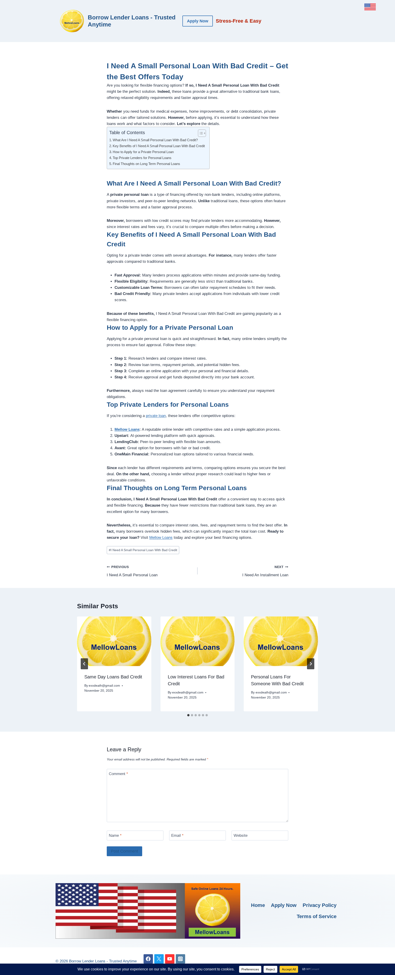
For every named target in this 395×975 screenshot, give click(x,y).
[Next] (310, 663)
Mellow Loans (127, 429)
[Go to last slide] (84, 663)
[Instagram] (180, 959)
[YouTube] (169, 959)
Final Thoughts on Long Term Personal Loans (146, 164)
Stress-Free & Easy (238, 21)
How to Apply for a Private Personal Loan (143, 152)
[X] (159, 959)
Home (258, 905)
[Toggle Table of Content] (200, 133)
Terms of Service (316, 916)
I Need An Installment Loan (265, 571)
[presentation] (114, 641)
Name (115, 835)
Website (241, 835)
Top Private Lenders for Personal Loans (142, 158)
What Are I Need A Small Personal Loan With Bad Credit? (155, 140)
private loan (156, 416)
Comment (118, 774)
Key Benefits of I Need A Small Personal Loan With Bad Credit (159, 146)
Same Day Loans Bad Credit (113, 676)
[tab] (188, 715)
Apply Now (197, 21)
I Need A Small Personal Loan (132, 571)
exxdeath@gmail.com (104, 685)
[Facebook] (148, 959)
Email (177, 835)
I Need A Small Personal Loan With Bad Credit (143, 550)
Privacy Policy (319, 905)
